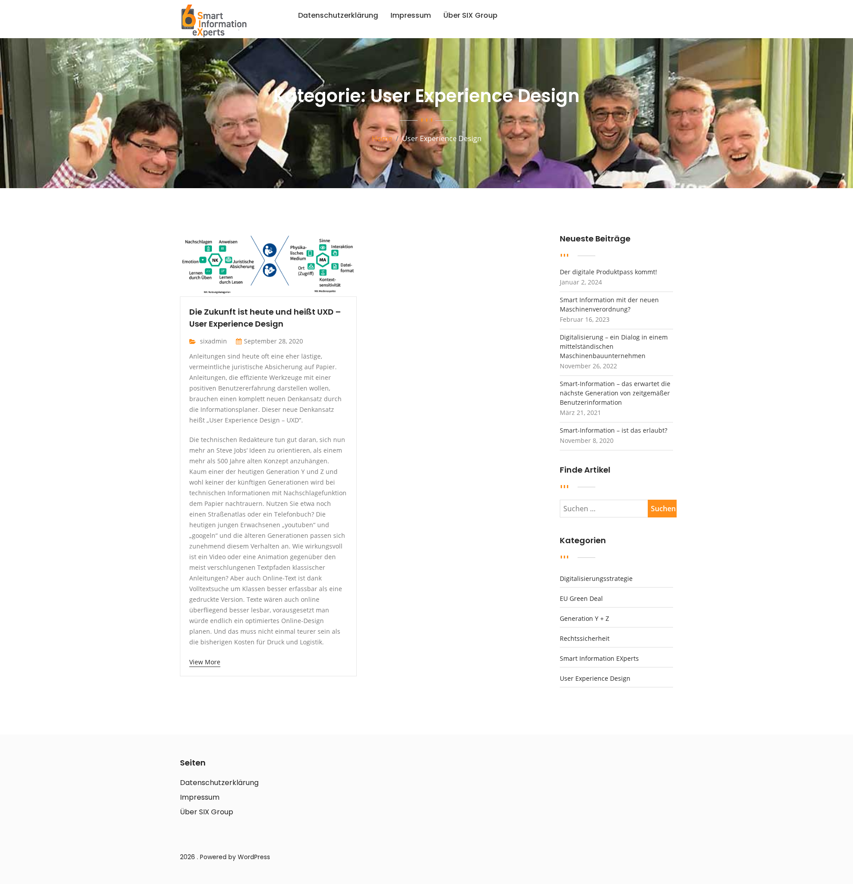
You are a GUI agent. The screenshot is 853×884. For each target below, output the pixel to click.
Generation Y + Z (584, 619)
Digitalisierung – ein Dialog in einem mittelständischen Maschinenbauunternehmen (614, 346)
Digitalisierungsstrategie (596, 579)
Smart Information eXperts (599, 658)
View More (204, 662)
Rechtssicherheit (585, 638)
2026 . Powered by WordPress (225, 856)
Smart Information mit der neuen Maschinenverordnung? (609, 304)
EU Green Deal (581, 599)
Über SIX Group (470, 15)
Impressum (411, 15)
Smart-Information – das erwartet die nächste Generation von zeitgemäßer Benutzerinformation (615, 392)
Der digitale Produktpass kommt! (608, 272)
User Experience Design (595, 678)
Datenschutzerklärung (338, 15)
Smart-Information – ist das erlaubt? (613, 430)
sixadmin (213, 341)
